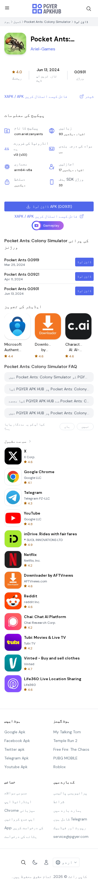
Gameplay (51, 225)
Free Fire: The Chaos (71, 749)
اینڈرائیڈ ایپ (18, 801)
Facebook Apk (17, 740)
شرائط (58, 801)
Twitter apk (14, 749)
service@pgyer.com (70, 836)
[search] (89, 9)
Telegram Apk (16, 758)
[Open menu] (7, 8)
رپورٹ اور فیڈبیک (69, 827)
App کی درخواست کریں (23, 827)
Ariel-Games (42, 49)
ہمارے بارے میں (67, 810)
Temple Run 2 (65, 740)
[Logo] (46, 8)
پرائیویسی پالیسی (70, 792)
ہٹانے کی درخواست (20, 836)
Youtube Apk (15, 766)
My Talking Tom (67, 731)
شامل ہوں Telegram (70, 819)
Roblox (59, 766)
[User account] (46, 862)
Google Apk (14, 731)
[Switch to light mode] (35, 862)
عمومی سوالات (15, 792)
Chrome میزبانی (19, 810)
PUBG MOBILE (65, 758)
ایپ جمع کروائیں (19, 819)
